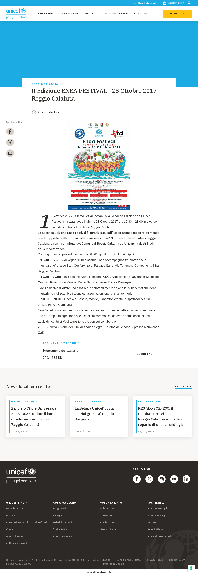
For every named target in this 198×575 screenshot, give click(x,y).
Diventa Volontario (114, 13)
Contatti (11, 529)
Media (89, 13)
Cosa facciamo (69, 13)
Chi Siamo (45, 13)
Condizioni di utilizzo (129, 560)
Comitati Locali (147, 3)
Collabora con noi (16, 543)
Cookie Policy (177, 560)
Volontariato (107, 508)
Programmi (59, 508)
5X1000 (151, 522)
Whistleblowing (15, 536)
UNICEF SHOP (176, 3)
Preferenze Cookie (113, 564)
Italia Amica (60, 529)
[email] (10, 154)
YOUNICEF (106, 515)
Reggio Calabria (45, 84)
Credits (106, 560)
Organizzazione (15, 508)
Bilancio (10, 515)
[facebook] (10, 132)
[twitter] (10, 143)
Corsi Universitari (63, 536)
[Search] (189, 3)
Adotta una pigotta (158, 515)
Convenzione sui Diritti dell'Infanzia (27, 522)
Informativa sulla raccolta (99, 572)
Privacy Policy (155, 560)
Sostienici (142, 13)
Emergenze (59, 515)
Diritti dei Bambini (63, 522)
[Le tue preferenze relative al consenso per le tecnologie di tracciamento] (191, 568)
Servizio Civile (108, 529)
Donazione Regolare (159, 508)
